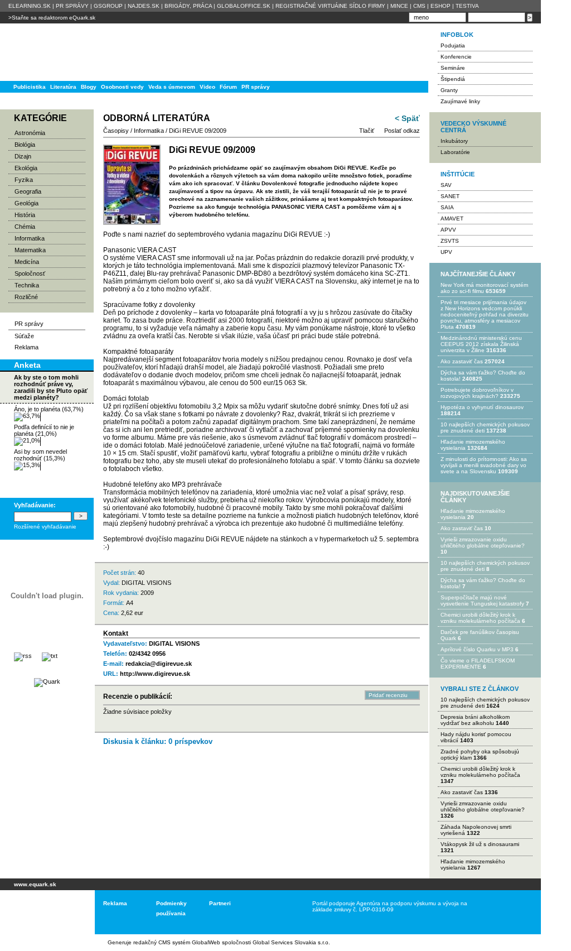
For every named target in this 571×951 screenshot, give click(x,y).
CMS (419, 6)
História (24, 215)
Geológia (26, 203)
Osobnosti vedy (122, 87)
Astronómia (29, 132)
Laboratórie (455, 152)
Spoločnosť (29, 273)
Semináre (453, 68)
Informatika (29, 238)
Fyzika (23, 179)
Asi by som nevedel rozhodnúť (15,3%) (40, 455)
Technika (26, 285)
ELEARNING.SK (29, 6)
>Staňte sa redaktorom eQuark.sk (51, 18)
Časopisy (116, 130)
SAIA (447, 207)
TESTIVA (467, 6)
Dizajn (22, 156)
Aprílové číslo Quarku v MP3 (477, 649)
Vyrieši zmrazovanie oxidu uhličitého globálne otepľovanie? (483, 542)
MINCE (399, 6)
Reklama (26, 347)
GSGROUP (108, 6)
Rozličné (26, 297)
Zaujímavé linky (460, 101)
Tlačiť (366, 130)
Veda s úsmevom (171, 87)
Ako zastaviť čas (462, 361)
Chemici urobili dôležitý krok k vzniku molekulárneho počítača (480, 618)
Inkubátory (454, 141)
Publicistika (29, 87)
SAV (446, 185)
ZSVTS (450, 241)
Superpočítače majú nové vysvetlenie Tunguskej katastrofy (482, 600)
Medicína (26, 261)
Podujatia (453, 45)
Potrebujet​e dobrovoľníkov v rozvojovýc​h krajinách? (477, 393)
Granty (449, 90)
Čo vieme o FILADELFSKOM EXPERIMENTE (478, 663)
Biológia (24, 144)
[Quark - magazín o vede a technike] (47, 681)
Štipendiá (453, 79)
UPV (446, 252)
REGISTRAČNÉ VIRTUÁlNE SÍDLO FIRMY (330, 6)
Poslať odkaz (402, 130)
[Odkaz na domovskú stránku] (44, 52)
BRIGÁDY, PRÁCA (188, 6)
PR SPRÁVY (72, 6)
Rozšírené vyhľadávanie (45, 526)
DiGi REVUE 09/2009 (197, 130)
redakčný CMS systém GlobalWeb (176, 942)
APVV (448, 230)
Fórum (228, 87)
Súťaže (24, 336)
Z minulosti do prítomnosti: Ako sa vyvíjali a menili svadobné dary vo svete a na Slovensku (484, 465)
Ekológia (25, 168)
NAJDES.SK (143, 6)
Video (207, 87)
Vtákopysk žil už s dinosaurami (480, 844)
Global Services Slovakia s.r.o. (291, 942)
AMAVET (452, 218)
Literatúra (63, 87)
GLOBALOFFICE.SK (243, 6)
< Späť (407, 118)
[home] (43, 912)
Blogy (88, 87)
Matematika (30, 250)
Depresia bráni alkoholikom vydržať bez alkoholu (475, 720)
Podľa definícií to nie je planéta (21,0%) (44, 430)
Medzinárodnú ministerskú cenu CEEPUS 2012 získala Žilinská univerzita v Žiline (481, 344)
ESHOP (440, 6)
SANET (450, 196)
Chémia (24, 226)
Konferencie (456, 57)
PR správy (255, 87)
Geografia (27, 191)
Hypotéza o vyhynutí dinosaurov (482, 407)
